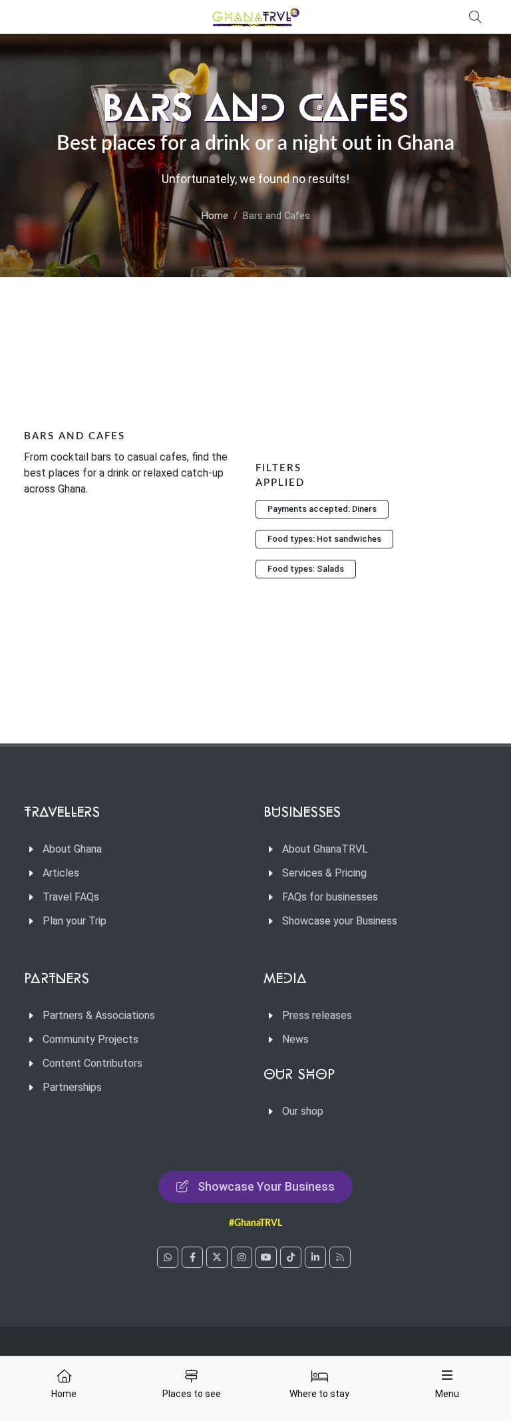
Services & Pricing (324, 873)
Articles (61, 873)
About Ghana (72, 849)
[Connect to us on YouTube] (266, 1257)
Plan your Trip (74, 920)
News (295, 1039)
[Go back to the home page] (255, 16)
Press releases (317, 1015)
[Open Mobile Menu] (447, 1375)
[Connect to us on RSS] (340, 1257)
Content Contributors (92, 1063)
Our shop (302, 1111)
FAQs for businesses (330, 897)
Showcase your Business (339, 920)
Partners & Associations (99, 1015)
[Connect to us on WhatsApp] (167, 1257)
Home (215, 216)
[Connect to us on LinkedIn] (315, 1257)
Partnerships (72, 1087)
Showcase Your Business (266, 1186)
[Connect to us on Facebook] (192, 1257)
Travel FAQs (71, 897)
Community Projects (90, 1039)
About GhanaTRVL (325, 849)
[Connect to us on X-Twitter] (217, 1257)
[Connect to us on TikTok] (290, 1257)
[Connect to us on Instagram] (241, 1257)
